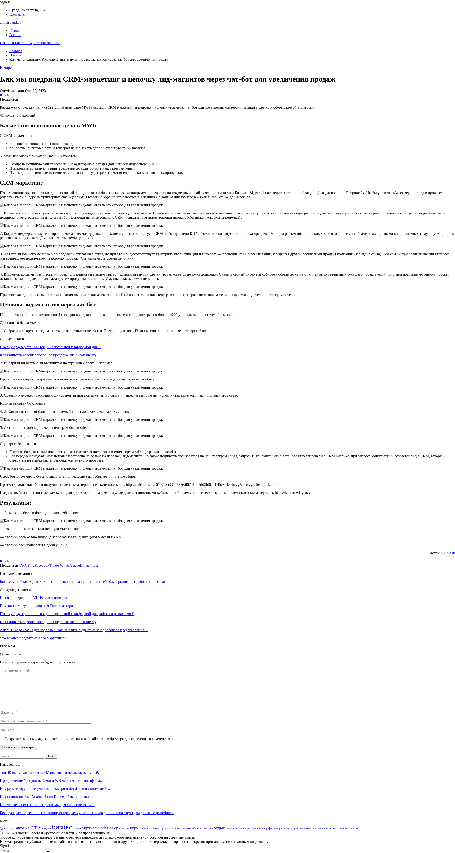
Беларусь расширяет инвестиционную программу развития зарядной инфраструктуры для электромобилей (87, 813)
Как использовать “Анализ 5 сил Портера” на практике (45, 797)
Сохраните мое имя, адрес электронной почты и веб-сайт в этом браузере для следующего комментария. (89, 739)
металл (181, 828)
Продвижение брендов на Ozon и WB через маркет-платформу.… (53, 781)
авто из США (28, 827)
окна (210, 828)
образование (199, 828)
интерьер (158, 828)
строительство (308, 828)
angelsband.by (11, 22)
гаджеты (124, 828)
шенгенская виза (348, 828)
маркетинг (170, 828)
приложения (239, 828)
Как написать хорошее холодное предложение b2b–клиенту (48, 355)
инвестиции (145, 828)
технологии (324, 828)
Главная (15, 30)
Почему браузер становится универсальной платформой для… (50, 347)
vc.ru (451, 553)
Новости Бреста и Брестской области (30, 43)
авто (12, 828)
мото (188, 828)
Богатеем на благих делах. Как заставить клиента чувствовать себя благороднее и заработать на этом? (82, 581)
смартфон (267, 828)
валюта (77, 828)
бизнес (62, 827)
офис (229, 828)
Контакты (17, 14)
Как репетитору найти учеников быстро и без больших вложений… (55, 789)
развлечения (254, 828)
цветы (335, 828)
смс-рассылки (282, 828)
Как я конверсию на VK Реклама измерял (33, 598)
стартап (295, 828)
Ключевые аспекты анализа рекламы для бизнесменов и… (47, 805)
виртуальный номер (100, 827)
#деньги (4, 828)
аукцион (46, 828)
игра (134, 827)
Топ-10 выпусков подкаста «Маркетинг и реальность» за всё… (51, 772)
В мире (15, 35)
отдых (219, 827)
